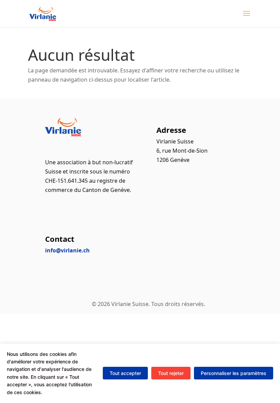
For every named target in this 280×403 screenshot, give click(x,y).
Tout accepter (125, 373)
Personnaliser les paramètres (233, 373)
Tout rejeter (171, 373)
